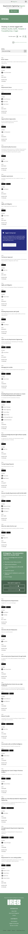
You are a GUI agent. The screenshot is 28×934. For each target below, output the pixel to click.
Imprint (9, 930)
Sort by (2, 49)
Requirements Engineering (14, 6)
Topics (15, 11)
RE (14, 1)
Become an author (14, 925)
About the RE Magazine (14, 913)
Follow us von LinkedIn (13, 586)
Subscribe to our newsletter (13, 589)
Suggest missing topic (9, 244)
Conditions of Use (20, 930)
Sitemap (4, 930)
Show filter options (12, 36)
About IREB (14, 911)
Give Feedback (14, 921)
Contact (14, 915)
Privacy (13, 930)
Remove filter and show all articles (20, 42)
